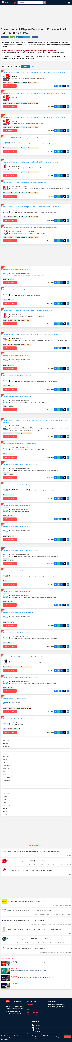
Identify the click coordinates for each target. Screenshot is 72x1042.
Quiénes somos (30, 1004)
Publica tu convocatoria (32, 1007)
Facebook (37, 1025)
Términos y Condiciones (33, 1012)
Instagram (37, 1031)
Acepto (67, 1036)
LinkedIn (37, 1028)
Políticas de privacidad (32, 1014)
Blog (28, 1009)
